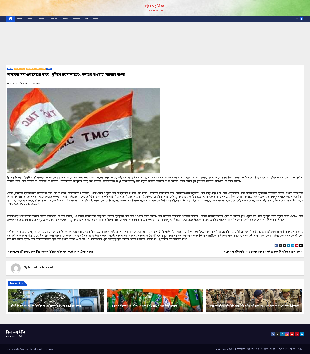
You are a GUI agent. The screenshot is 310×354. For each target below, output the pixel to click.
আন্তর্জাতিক (76, 19)
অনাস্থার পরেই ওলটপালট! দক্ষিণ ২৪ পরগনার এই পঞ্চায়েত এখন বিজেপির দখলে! (143, 305)
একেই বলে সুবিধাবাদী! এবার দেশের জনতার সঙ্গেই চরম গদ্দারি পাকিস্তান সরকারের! (262, 252)
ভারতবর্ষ (65, 19)
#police (26, 83)
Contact (300, 349)
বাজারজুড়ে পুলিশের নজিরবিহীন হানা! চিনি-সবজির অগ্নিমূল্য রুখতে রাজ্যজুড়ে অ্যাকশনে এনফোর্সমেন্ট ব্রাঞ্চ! (254, 305)
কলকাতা (19, 19)
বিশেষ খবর (54, 19)
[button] (297, 18)
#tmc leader (36, 83)
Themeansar (48, 349)
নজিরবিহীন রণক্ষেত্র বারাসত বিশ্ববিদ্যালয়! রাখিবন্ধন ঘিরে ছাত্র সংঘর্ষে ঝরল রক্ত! (45, 305)
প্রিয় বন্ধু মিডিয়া (155, 5)
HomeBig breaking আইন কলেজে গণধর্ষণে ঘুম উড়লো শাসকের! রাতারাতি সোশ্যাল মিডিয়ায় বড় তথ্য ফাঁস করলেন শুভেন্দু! (255, 349)
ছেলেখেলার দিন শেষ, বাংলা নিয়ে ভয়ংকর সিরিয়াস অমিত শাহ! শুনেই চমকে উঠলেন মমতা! (51, 252)
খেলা (86, 19)
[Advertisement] (155, 40)
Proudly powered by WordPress (17, 349)
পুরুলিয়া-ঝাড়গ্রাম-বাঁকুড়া (33, 69)
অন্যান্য (95, 19)
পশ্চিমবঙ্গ (30, 19)
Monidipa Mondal (40, 267)
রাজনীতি (42, 19)
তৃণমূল (22, 69)
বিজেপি (43, 69)
